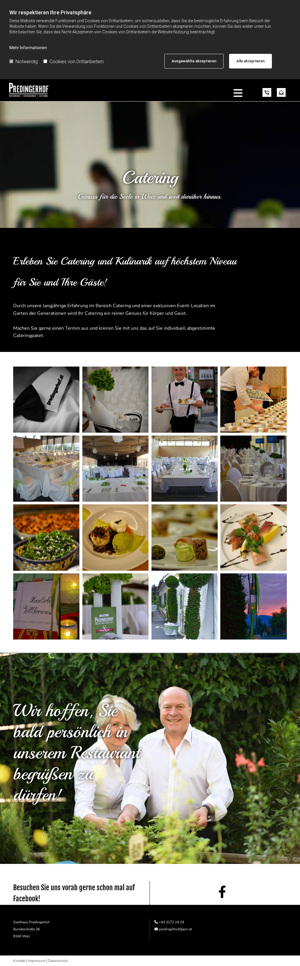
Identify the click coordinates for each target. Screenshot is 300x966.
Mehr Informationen (28, 47)
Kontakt (19, 960)
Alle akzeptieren (250, 61)
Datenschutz (58, 960)
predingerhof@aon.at (175, 929)
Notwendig (27, 61)
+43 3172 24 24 (171, 922)
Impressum (36, 960)
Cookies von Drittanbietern (77, 61)
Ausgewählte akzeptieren (194, 61)
